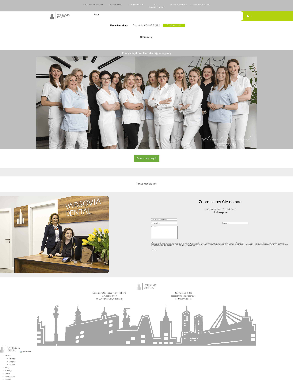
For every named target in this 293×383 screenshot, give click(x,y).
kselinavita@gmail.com (200, 4)
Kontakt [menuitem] (8, 380)
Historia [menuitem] (12, 359)
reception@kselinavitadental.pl (183, 296)
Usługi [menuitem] (7, 368)
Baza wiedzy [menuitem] (10, 377)
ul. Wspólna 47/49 (136, 4)
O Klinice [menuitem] (8, 356)
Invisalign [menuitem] (8, 371)
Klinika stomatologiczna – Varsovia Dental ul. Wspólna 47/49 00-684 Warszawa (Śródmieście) (109, 296)
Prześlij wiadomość (174, 25)
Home (96, 14)
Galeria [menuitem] (12, 365)
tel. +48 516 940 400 (178, 4)
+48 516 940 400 (151, 25)
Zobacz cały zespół (146, 158)
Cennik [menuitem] (7, 374)
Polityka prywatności (183, 299)
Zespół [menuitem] (12, 362)
